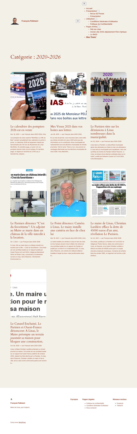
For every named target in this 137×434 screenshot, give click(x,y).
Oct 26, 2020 (14, 345)
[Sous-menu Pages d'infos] (98, 27)
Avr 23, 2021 (95, 238)
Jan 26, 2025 (54, 134)
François (27, 134)
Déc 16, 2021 (54, 238)
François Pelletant (30, 21)
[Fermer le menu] (84, 3)
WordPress (22, 422)
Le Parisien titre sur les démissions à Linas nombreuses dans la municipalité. (105, 132)
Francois (107, 141)
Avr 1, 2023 (14, 242)
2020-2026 (38, 134)
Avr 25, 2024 (95, 141)
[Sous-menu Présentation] (98, 11)
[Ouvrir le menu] (78, 21)
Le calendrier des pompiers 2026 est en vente (27, 128)
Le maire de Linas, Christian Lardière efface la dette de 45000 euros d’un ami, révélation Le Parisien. (108, 229)
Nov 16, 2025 (14, 134)
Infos (44, 134)
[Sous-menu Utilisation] (95, 19)
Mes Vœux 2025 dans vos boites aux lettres (66, 128)
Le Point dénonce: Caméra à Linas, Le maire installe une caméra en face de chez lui (67, 229)
